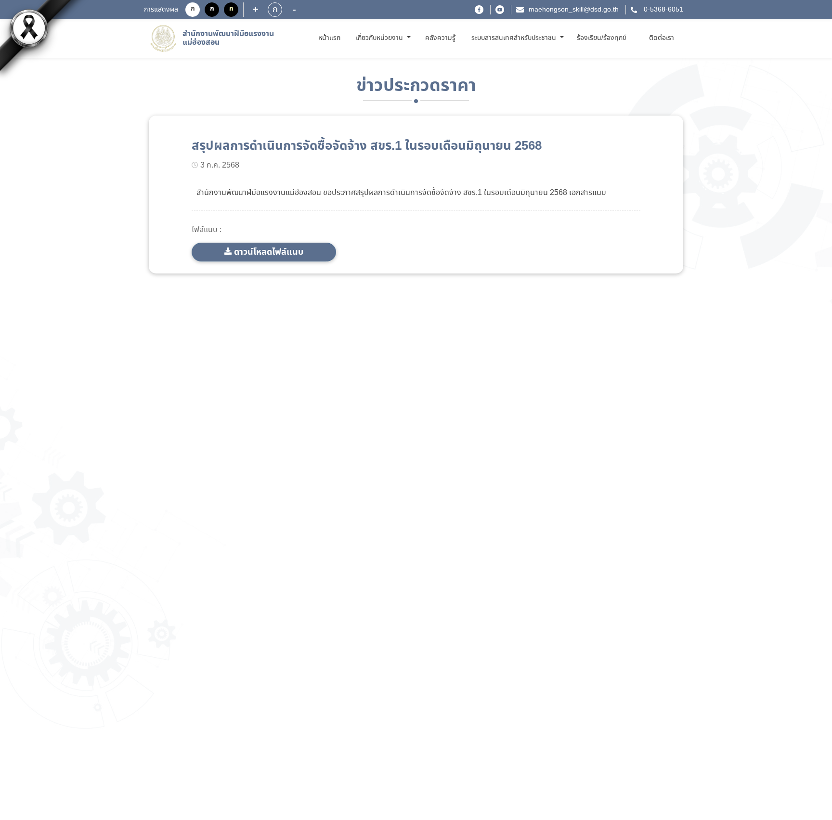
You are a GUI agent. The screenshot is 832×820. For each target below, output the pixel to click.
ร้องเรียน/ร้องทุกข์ (601, 38)
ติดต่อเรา (661, 38)
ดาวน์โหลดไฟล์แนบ (268, 252)
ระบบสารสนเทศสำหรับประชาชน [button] (514, 38)
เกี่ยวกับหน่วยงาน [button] (380, 38)
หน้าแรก (331, 38)
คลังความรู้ (440, 38)
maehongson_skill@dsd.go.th (574, 9)
